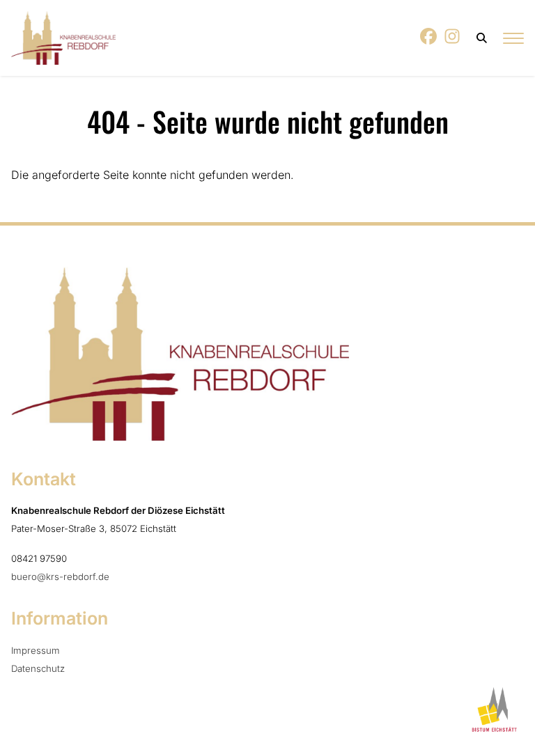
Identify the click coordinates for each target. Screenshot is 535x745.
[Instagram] (453, 40)
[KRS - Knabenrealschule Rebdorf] (63, 38)
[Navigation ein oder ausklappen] (513, 38)
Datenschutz (38, 668)
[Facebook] (429, 40)
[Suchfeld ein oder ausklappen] (482, 38)
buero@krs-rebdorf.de (60, 576)
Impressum (35, 650)
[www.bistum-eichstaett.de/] (492, 709)
